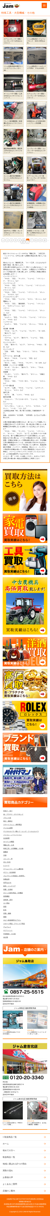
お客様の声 (8, 1177)
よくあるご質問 (10, 1184)
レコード (6, 865)
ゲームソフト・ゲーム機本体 (13, 869)
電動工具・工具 (8, 845)
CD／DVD (7, 862)
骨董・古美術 (8, 889)
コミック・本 (8, 859)
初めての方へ (9, 1150)
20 (23, 242)
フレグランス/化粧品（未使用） (14, 876)
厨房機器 (6, 896)
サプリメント (8, 930)
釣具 (4, 910)
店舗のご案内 (9, 1191)
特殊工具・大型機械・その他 (13, 848)
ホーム (6, 1144)
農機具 (5, 852)
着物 (4, 917)
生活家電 (6, 838)
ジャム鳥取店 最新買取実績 (25, 1008)
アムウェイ (7, 927)
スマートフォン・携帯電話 (12, 824)
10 (45, 240)
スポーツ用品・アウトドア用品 (14, 924)
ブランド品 (7, 818)
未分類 (5, 937)
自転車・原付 (8, 900)
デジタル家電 (8, 828)
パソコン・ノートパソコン (12, 835)
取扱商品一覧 (10, 1137)
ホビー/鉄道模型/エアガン (12, 920)
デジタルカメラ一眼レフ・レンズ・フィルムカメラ (21, 831)
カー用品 (6, 903)
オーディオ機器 (8, 842)
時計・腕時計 (8, 821)
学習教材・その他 (9, 934)
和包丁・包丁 (8, 811)
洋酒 (4, 855)
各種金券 (6, 879)
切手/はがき (7, 883)
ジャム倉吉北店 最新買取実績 (25, 1099)
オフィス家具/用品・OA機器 (13, 893)
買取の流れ (8, 1170)
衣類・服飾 (7, 913)
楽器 (4, 906)
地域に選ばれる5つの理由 (14, 1164)
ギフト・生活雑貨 (9, 872)
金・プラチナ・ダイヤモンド (13, 814)
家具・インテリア (9, 886)
